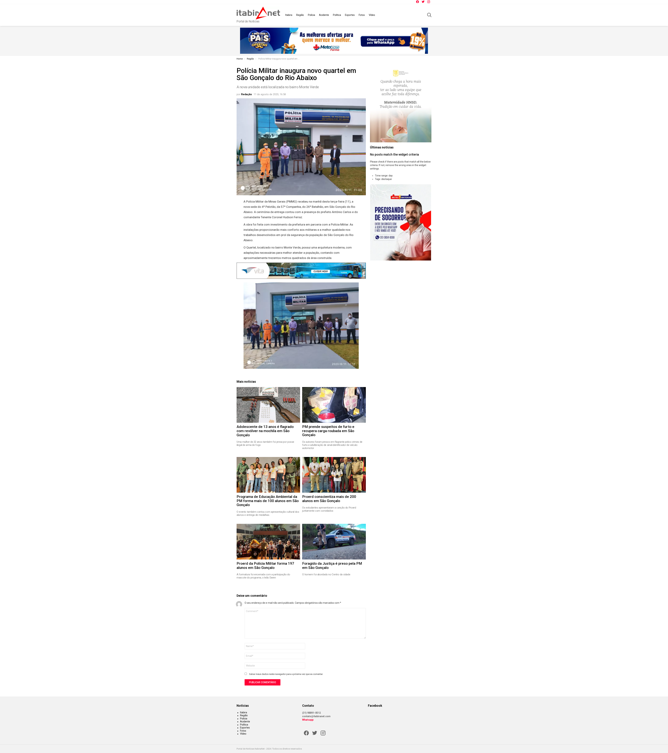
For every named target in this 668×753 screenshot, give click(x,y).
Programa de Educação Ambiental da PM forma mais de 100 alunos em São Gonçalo (268, 501)
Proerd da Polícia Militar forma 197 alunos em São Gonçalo (265, 565)
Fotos (362, 15)
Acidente (324, 15)
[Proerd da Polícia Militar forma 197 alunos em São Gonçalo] (268, 541)
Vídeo (372, 15)
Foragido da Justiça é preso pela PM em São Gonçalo (332, 565)
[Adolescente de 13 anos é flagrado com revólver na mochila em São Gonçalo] (268, 405)
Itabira (288, 15)
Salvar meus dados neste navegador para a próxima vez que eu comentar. (286, 674)
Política (337, 15)
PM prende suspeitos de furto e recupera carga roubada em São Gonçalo (328, 431)
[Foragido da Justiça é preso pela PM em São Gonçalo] (334, 541)
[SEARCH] (429, 14)
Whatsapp (307, 719)
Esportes (350, 15)
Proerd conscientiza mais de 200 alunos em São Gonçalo (329, 499)
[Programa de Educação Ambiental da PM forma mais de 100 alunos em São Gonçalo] (268, 475)
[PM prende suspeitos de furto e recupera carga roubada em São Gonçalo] (334, 405)
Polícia (311, 15)
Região (300, 15)
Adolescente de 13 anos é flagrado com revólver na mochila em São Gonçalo (265, 431)
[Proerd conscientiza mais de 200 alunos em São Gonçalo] (334, 475)
